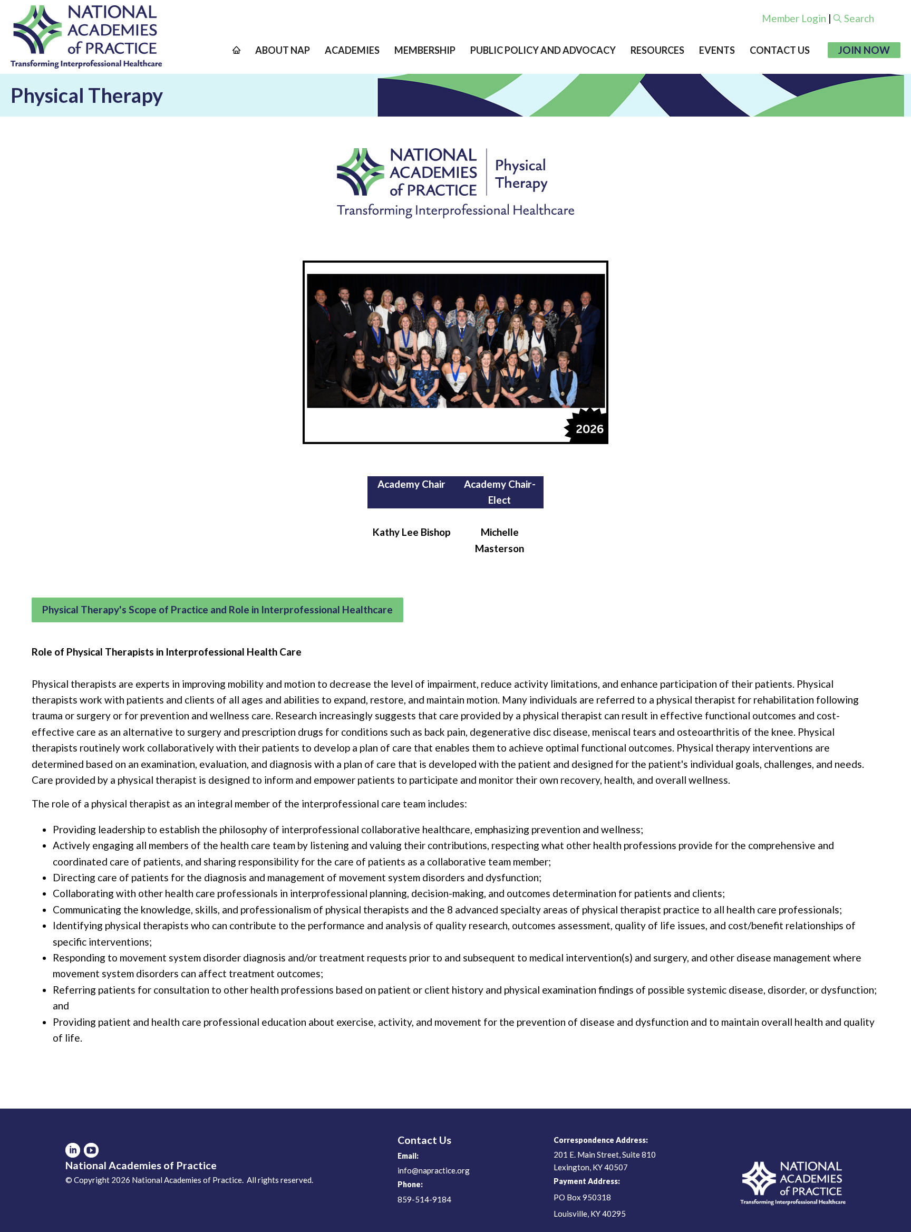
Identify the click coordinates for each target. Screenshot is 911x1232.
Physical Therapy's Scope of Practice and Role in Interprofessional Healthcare (217, 609)
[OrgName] (86, 37)
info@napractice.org (434, 1170)
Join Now (864, 50)
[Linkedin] (72, 1150)
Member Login (794, 18)
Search (859, 18)
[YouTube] (91, 1150)
